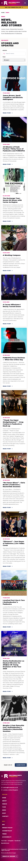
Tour (4, 807)
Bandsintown (5, 843)
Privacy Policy (7, 827)
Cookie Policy (7, 830)
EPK (3, 824)
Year (3, 56)
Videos (4, 804)
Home (2, 12)
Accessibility (6, 837)
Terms (4, 834)
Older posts (20, 765)
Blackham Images (11, 853)
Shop (4, 813)
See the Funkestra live (13, 7)
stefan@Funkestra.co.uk (10, 787)
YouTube (4, 840)
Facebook (17, 840)
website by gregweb (8, 856)
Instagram (11, 840)
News (4, 810)
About (4, 801)
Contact (5, 816)
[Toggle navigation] (25, 3)
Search (4, 50)
